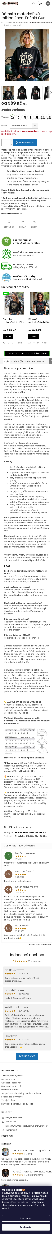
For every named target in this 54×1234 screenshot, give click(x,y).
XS (4, 342)
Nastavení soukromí (11, 1086)
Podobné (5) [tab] (17, 361)
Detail (8, 336)
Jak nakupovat (8, 1079)
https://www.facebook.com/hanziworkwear (26, 1126)
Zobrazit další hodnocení (39, 944)
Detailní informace (10, 213)
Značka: (12, 25)
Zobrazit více (27, 1056)
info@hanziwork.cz (14, 1117)
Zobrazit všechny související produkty (27, 353)
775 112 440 (11, 1121)
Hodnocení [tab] (30, 361)
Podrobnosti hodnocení (40, 22)
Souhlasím (26, 1227)
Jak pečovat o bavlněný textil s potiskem (21, 1093)
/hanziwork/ (11, 1130)
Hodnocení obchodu (27, 954)
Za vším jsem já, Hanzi (12, 1075)
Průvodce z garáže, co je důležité (17, 1103)
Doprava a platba (9, 1089)
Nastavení (26, 1218)
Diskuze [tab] (40, 361)
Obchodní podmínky (11, 1082)
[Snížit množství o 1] (11, 144)
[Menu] (48, 3)
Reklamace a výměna (12, 1096)
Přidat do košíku (26, 142)
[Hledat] (33, 3)
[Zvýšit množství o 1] (11, 141)
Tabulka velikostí (31, 131)
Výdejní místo (8, 1100)
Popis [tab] (6, 361)
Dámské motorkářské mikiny (30, 832)
